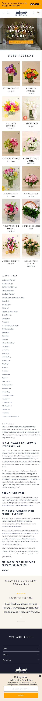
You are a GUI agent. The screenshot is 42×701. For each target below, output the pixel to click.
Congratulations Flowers (10, 311)
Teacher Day (6, 392)
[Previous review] (4, 607)
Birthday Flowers (7, 284)
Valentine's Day (7, 406)
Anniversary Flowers (8, 280)
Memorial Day (6, 357)
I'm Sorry (5, 339)
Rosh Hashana (6, 381)
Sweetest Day (6, 388)
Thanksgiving (6, 399)
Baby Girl (5, 367)
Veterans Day (6, 409)
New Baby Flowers (8, 294)
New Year (5, 371)
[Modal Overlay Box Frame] (21, 687)
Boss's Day (5, 301)
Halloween (5, 332)
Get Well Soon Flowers (9, 287)
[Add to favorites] (17, 63)
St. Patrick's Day (7, 385)
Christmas (5, 308)
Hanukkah (5, 336)
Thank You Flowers (8, 395)
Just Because (6, 346)
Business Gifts (6, 304)
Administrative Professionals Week (13, 297)
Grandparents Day (8, 329)
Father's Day (6, 318)
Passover (5, 378)
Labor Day (5, 350)
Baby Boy (5, 364)
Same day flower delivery (21, 42)
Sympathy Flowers (8, 291)
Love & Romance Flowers (10, 416)
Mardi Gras (5, 353)
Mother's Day (6, 360)
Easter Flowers (7, 315)
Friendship (5, 322)
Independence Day (8, 343)
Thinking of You (7, 402)
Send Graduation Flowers (10, 325)
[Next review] (38, 607)
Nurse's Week (6, 374)
